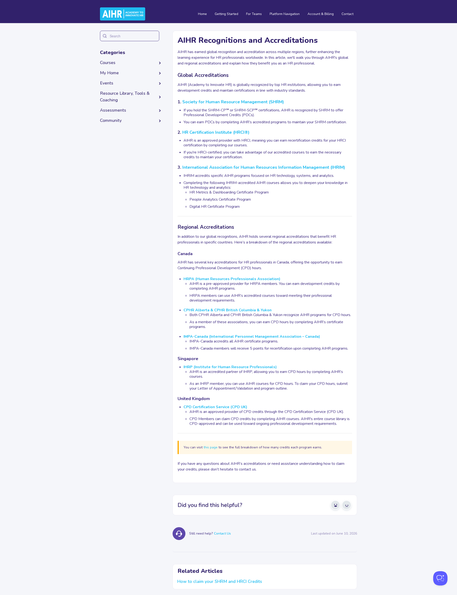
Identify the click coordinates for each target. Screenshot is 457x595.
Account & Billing (321, 14)
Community (111, 120)
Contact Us (222, 533)
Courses (107, 62)
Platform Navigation (285, 14)
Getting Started (226, 14)
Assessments (113, 110)
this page (211, 447)
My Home (109, 73)
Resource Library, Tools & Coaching (125, 96)
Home (202, 14)
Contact (347, 14)
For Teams (254, 14)
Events (106, 83)
